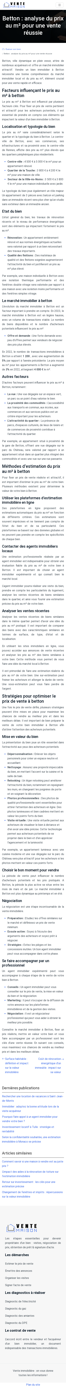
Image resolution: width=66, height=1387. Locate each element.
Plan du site (33, 1384)
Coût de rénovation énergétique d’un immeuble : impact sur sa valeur (48, 1065)
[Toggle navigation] (59, 5)
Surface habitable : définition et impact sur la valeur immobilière (16, 1065)
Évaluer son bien (13, 49)
